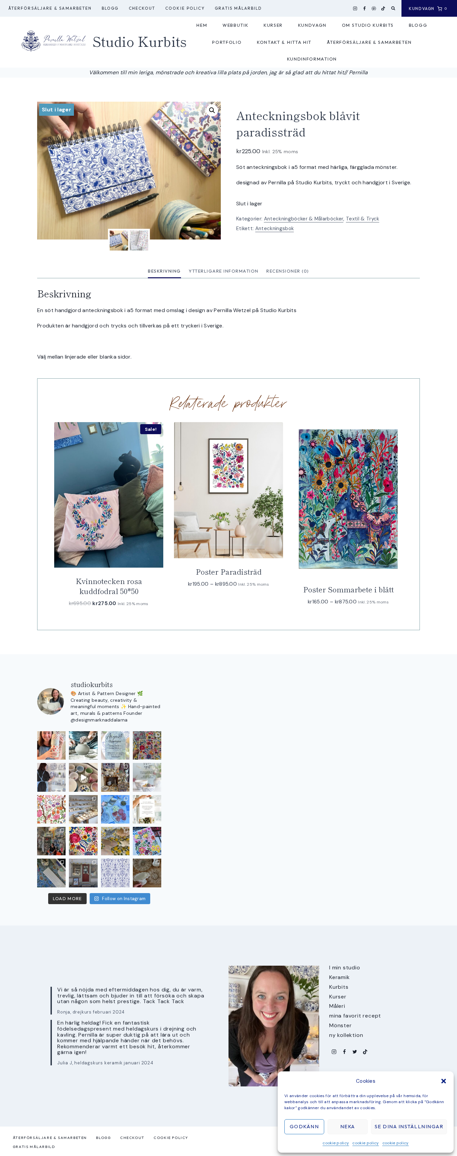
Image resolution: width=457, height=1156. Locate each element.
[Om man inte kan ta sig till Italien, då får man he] (115, 809)
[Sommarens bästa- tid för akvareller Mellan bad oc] (83, 841)
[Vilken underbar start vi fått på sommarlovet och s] (115, 873)
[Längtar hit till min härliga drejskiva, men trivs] (83, 745)
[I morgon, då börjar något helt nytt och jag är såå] (147, 745)
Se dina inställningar (409, 1126)
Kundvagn (312, 25)
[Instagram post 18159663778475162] (83, 777)
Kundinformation (312, 59)
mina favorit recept (355, 1015)
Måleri (337, 1005)
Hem (201, 25)
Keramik (339, 977)
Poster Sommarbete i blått (348, 589)
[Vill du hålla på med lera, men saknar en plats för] (147, 809)
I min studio (344, 967)
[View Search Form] (393, 8)
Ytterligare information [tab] (224, 271)
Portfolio (227, 42)
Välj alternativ (225, 604)
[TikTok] (383, 8)
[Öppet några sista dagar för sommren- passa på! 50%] (83, 873)
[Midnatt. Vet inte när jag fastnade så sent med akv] (147, 841)
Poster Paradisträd (229, 571)
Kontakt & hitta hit (284, 42)
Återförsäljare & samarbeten (50, 8)
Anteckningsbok (274, 228)
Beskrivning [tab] (164, 271)
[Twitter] (355, 1052)
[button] (443, 1081)
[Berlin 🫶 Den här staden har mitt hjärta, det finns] (51, 841)
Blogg (110, 8)
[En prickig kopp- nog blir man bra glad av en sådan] (51, 745)
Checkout (142, 8)
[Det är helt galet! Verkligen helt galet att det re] (83, 809)
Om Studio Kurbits (368, 25)
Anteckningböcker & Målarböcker (304, 218)
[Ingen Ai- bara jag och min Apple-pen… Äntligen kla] (51, 809)
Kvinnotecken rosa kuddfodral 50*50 (109, 585)
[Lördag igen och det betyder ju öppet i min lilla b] (51, 777)
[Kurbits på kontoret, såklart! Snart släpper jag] (51, 873)
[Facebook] (364, 8)
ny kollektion (346, 1035)
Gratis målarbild (238, 8)
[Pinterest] (374, 8)
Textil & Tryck (362, 218)
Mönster (340, 1025)
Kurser (273, 25)
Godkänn (304, 1126)
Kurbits (339, 986)
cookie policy (336, 1143)
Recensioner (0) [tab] (287, 271)
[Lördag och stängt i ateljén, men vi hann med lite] (115, 841)
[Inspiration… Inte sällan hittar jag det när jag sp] (147, 873)
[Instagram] (355, 8)
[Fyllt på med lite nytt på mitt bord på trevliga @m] (115, 777)
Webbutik (235, 25)
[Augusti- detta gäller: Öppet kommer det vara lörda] (115, 745)
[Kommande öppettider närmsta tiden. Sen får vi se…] (147, 777)
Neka (347, 1126)
